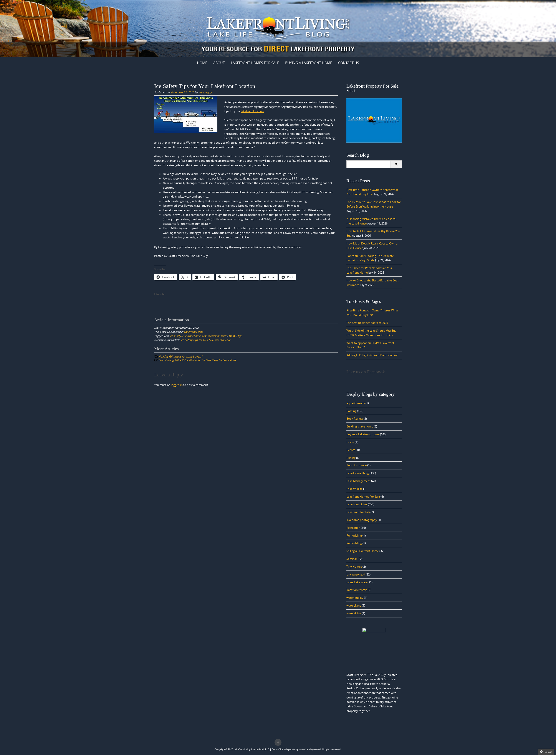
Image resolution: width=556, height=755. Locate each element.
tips (240, 336)
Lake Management (358, 481)
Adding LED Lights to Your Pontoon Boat (372, 355)
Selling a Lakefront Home (362, 551)
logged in (177, 385)
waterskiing (353, 605)
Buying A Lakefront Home (308, 62)
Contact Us (348, 62)
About (219, 62)
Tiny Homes (354, 567)
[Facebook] (278, 742)
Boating (351, 411)
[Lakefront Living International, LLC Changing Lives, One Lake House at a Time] (278, 28)
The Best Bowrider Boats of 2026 (367, 323)
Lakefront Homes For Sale (255, 62)
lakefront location (252, 111)
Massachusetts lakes (214, 336)
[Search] (396, 164)
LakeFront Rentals (358, 512)
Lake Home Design (358, 473)
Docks (350, 442)
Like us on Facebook (365, 371)
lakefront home (191, 336)
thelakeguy (205, 92)
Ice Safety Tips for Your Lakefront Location (205, 340)
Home (202, 62)
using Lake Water (357, 582)
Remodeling (354, 535)
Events (350, 450)
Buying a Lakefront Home (362, 434)
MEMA (232, 336)
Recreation (353, 528)
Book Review (354, 419)
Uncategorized (355, 574)
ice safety (175, 336)
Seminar (351, 559)
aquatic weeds (355, 403)
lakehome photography (361, 520)
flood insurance (356, 465)
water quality (354, 598)
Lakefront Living (193, 331)
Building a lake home (359, 426)
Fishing (351, 458)
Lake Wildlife (354, 489)
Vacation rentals (356, 590)
